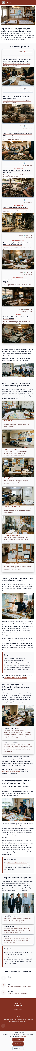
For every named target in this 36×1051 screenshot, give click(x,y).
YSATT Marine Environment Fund (17, 863)
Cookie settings (18, 1048)
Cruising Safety (9, 478)
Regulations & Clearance (12, 506)
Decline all (18, 1044)
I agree (18, 1039)
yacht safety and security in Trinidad (15, 678)
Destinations (8, 420)
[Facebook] (3, 1026)
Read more (23, 1036)
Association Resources (11, 564)
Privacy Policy (18, 1010)
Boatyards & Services (10, 449)
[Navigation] (33, 3)
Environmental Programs (12, 535)
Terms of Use (18, 1006)
